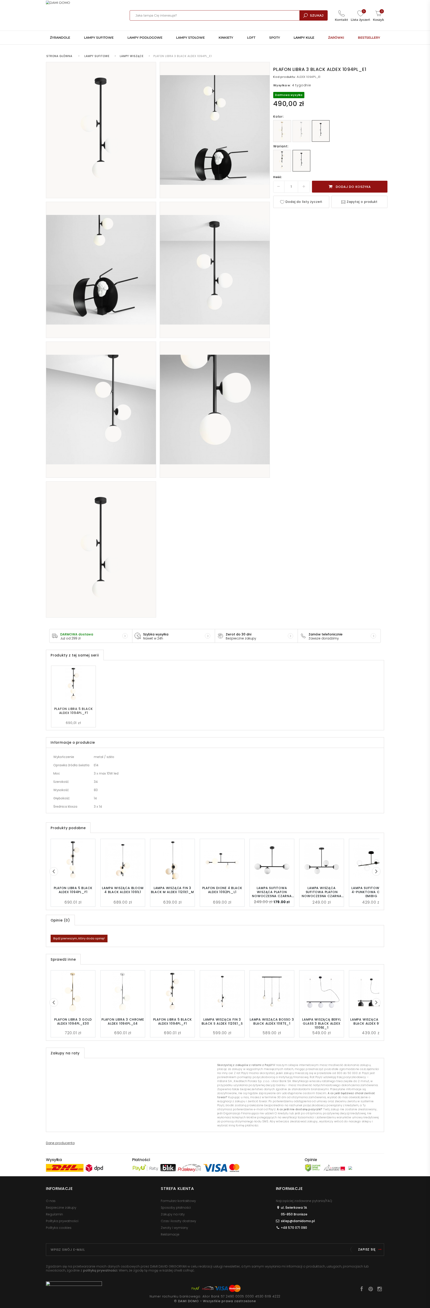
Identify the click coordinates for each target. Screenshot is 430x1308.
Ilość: (277, 177)
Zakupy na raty (173, 1214)
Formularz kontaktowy (178, 1201)
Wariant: (280, 146)
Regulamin (54, 1214)
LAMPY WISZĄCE (132, 56)
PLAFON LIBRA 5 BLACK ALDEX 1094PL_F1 (73, 711)
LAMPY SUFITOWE (97, 56)
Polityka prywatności (62, 1221)
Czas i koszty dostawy (178, 1221)
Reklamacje (170, 1234)
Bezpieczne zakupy (61, 1207)
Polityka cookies (58, 1227)
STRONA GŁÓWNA (59, 56)
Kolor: (278, 117)
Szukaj (317, 15)
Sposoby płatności (176, 1207)
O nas (51, 1201)
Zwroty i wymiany (174, 1227)
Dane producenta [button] (60, 1143)
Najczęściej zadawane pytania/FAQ (304, 1201)
